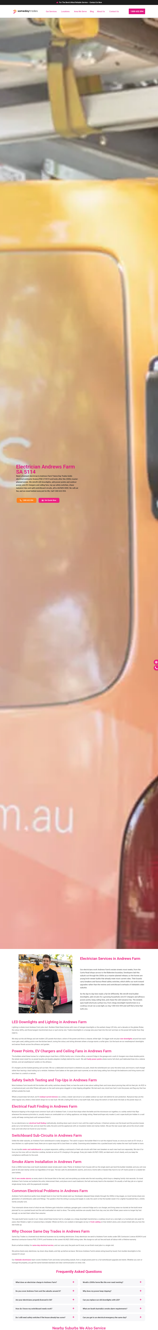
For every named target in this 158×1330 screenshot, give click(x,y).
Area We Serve (80, 11)
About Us (101, 11)
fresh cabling (95, 1222)
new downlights (126, 1039)
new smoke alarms (24, 1178)
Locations (65, 11)
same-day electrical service (43, 1245)
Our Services (51, 11)
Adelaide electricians (23, 1260)
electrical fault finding (37, 1123)
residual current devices (48, 1097)
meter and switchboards (31, 1149)
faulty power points (94, 1059)
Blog (92, 11)
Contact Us (114, 11)
